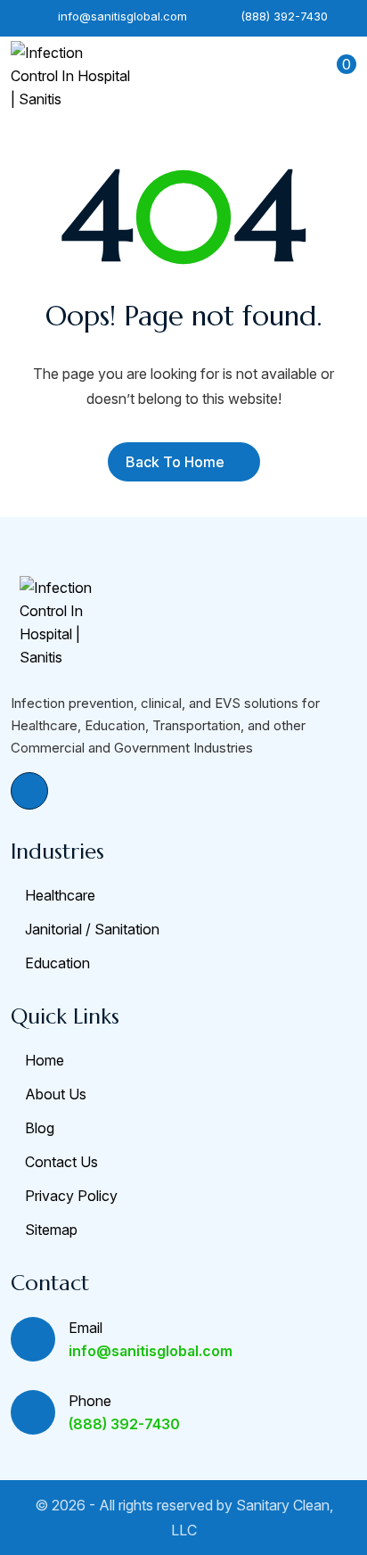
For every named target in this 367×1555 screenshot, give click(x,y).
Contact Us (61, 1162)
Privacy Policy (71, 1196)
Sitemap (51, 1229)
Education (57, 963)
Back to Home (175, 462)
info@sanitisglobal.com (120, 16)
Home (44, 1060)
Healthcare (60, 895)
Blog (39, 1128)
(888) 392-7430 (282, 16)
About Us (55, 1094)
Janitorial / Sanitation (92, 929)
